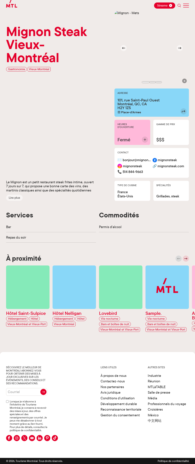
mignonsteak (167, 160)
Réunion (154, 381)
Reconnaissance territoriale (121, 409)
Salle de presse (159, 392)
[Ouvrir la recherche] (179, 5)
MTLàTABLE (157, 387)
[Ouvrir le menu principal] (186, 5)
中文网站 (154, 420)
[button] (14, 198)
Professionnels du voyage (167, 404)
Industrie (154, 375)
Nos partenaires (112, 387)
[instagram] (17, 438)
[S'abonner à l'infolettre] (43, 392)
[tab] (145, 82)
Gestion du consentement (120, 415)
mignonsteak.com (170, 166)
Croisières (155, 409)
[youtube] (32, 438)
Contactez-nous (113, 381)
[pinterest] (47, 438)
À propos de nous (113, 375)
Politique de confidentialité (173, 461)
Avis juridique (111, 392)
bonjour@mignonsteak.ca (137, 160)
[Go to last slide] (124, 48)
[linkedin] (40, 438)
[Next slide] (180, 48)
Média (152, 398)
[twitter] (24, 438)
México (153, 415)
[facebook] (9, 438)
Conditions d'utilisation (118, 398)
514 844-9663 (133, 172)
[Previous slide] (179, 259)
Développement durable (119, 404)
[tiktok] (55, 438)
